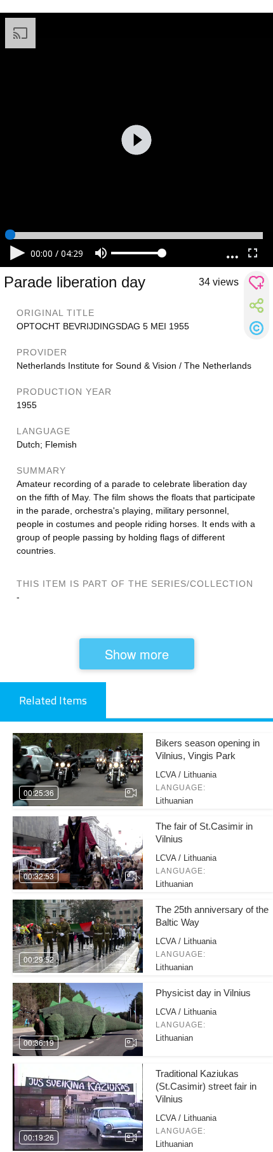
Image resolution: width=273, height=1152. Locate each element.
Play (17, 253)
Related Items (53, 700)
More (232, 253)
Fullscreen (252, 253)
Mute (101, 253)
